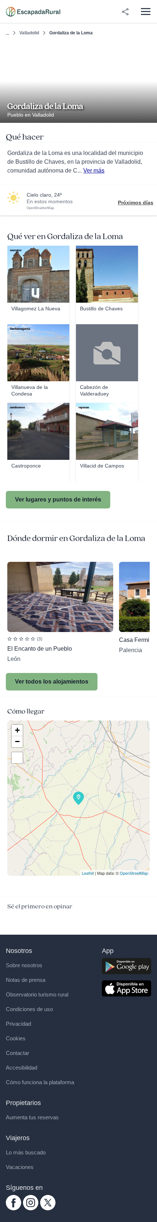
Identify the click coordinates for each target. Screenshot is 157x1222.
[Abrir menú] (145, 11)
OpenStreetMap (134, 873)
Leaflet (88, 873)
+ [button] (17, 730)
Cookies (16, 1038)
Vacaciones (20, 1167)
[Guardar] (149, 50)
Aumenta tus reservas (32, 1117)
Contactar (17, 1053)
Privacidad (18, 1024)
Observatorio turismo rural (37, 994)
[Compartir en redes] (125, 11)
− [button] (17, 741)
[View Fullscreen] (17, 757)
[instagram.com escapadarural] (30, 1208)
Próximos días (135, 202)
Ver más (93, 170)
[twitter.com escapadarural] (47, 1208)
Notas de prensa (25, 980)
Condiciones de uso (29, 1009)
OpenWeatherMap (40, 208)
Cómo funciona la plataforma (40, 1082)
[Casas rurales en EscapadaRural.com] (33, 11)
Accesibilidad (21, 1067)
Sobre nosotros (24, 965)
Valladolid (29, 32)
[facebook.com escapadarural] (13, 1208)
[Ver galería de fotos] (149, 114)
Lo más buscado (26, 1152)
